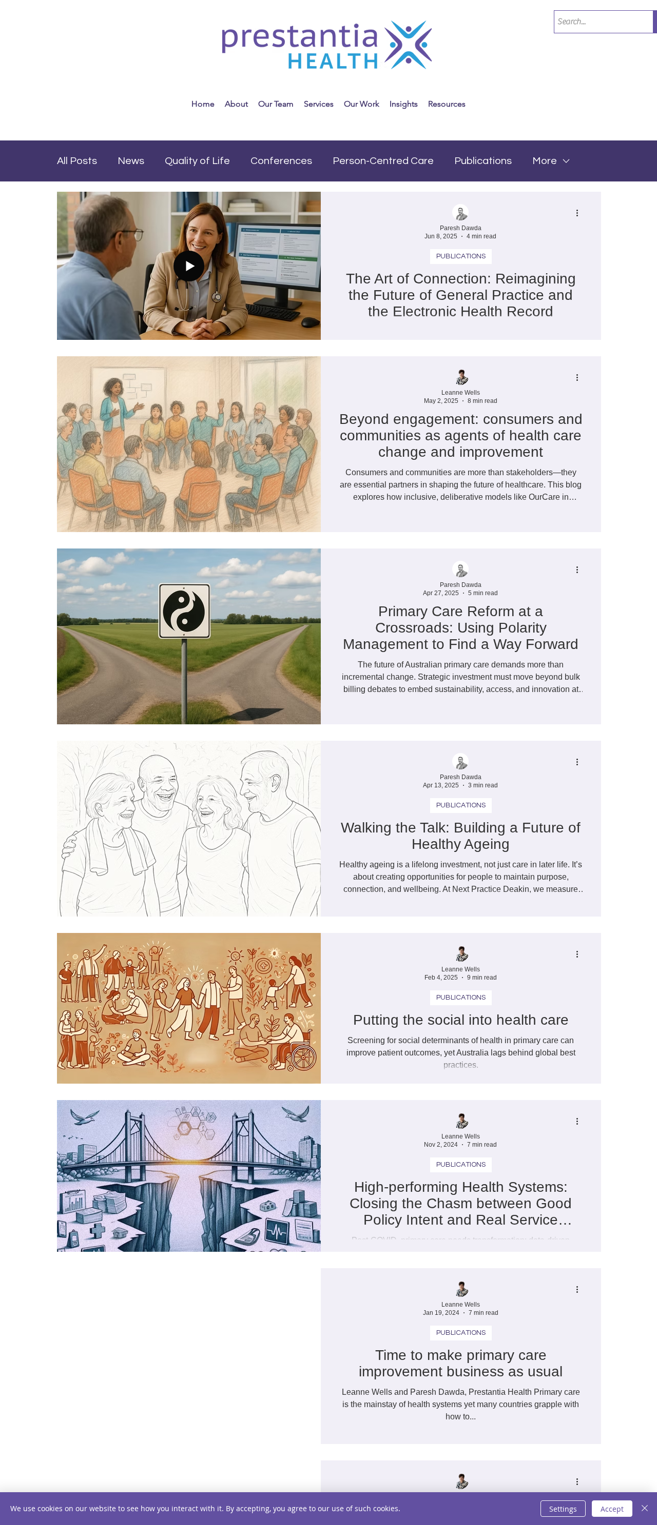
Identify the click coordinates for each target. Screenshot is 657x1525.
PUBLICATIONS (461, 256)
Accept (612, 1509)
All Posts (77, 161)
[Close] (645, 1508)
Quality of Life (197, 161)
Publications (483, 161)
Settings (563, 1509)
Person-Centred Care (383, 161)
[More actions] (581, 213)
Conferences (281, 161)
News (131, 161)
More (544, 161)
